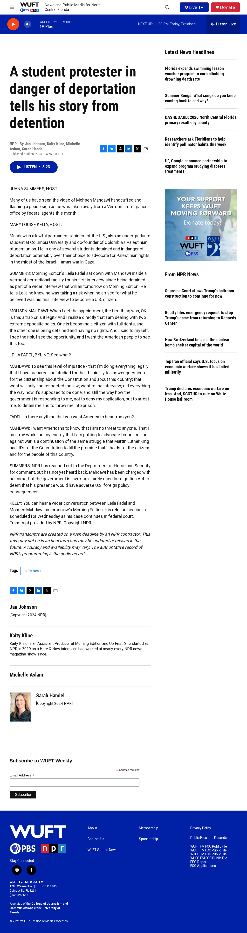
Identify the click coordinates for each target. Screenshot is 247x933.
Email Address (22, 775)
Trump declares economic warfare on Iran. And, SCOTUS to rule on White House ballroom (197, 394)
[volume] (28, 24)
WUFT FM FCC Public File (208, 846)
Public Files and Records (208, 838)
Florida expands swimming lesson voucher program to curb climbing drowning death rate (194, 74)
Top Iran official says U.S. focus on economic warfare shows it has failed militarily (197, 367)
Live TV (196, 7)
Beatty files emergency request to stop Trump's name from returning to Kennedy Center (200, 318)
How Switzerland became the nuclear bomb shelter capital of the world (197, 342)
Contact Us (96, 839)
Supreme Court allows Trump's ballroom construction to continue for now (199, 293)
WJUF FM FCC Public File (208, 854)
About (92, 828)
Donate (227, 7)
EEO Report (199, 862)
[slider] (35, 24)
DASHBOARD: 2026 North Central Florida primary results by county (200, 120)
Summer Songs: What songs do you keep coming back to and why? (200, 98)
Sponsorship (148, 839)
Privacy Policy (200, 828)
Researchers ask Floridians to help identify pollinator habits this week (195, 141)
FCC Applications (203, 866)
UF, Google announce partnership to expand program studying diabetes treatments (196, 166)
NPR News (33, 571)
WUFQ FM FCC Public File (208, 858)
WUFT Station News (102, 850)
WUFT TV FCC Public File (208, 850)
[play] (13, 24)
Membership (148, 828)
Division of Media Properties (49, 921)
